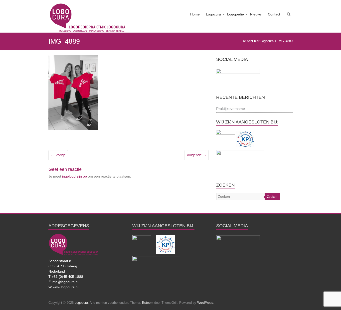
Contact (274, 14)
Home (195, 14)
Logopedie (235, 14)
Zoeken (272, 197)
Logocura (213, 14)
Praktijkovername (230, 108)
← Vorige (58, 155)
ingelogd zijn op (74, 176)
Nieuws (256, 14)
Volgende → (196, 155)
